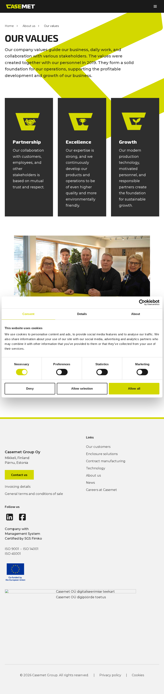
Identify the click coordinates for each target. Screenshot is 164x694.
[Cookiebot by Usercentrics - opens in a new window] (141, 302)
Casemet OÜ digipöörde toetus (81, 597)
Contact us (19, 475)
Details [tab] (82, 314)
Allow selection (82, 388)
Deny (29, 388)
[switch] (62, 372)
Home (9, 26)
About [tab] (135, 314)
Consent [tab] (28, 314)
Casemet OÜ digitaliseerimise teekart (85, 591)
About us (29, 26)
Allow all (134, 388)
